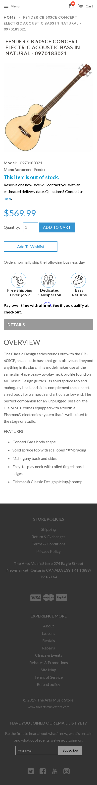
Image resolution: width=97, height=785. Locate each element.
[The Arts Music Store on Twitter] (31, 773)
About (48, 625)
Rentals (48, 640)
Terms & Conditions (48, 543)
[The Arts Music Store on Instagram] (66, 773)
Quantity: (12, 227)
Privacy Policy (48, 551)
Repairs (48, 647)
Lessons (48, 633)
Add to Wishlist (30, 246)
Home (10, 17)
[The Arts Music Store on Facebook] (43, 773)
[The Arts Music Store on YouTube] (54, 773)
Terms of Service (48, 677)
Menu (15, 6)
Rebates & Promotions (48, 662)
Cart (89, 6)
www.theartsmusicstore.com (48, 707)
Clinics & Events (48, 655)
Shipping (48, 529)
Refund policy (48, 684)
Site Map (48, 669)
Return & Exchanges (48, 536)
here (7, 198)
